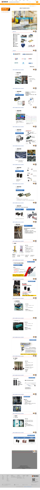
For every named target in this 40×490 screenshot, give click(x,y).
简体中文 (35, 0)
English (37, 0)
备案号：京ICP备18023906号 (28, 486)
